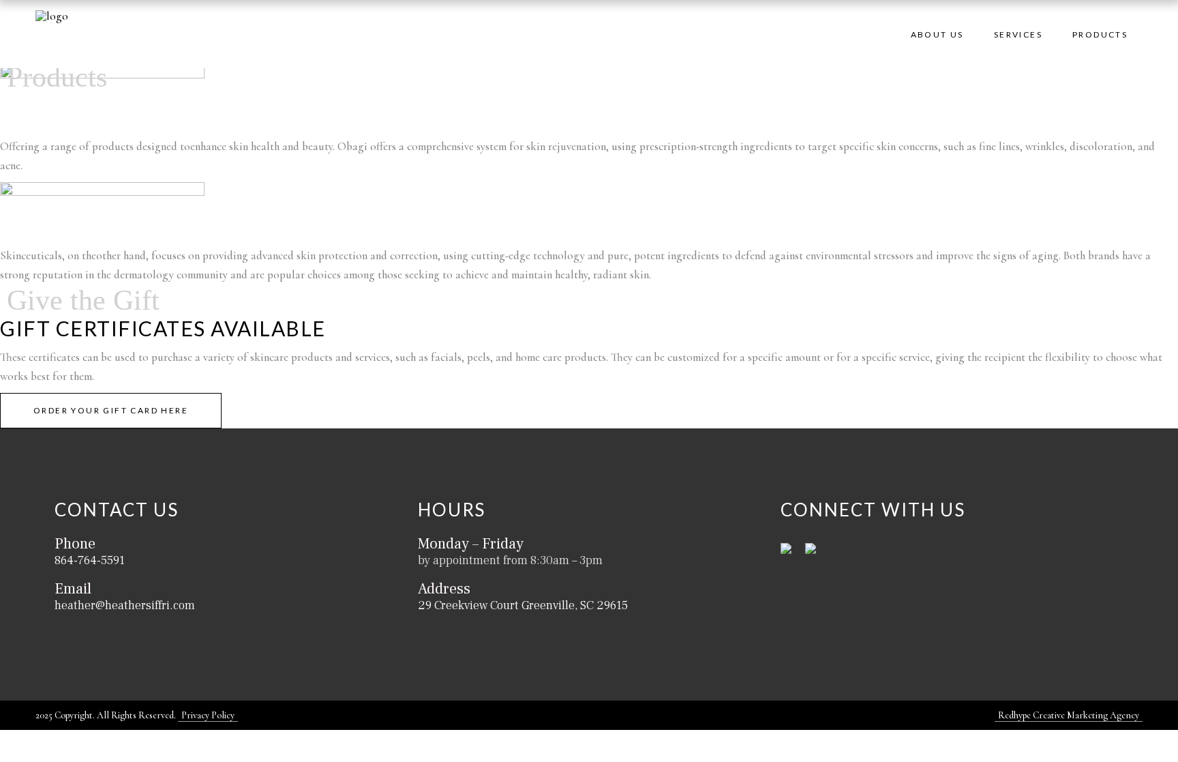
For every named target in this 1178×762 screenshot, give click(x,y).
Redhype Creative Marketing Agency (1068, 715)
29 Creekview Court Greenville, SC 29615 (523, 605)
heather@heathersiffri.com (125, 605)
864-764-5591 (90, 560)
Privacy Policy (208, 715)
